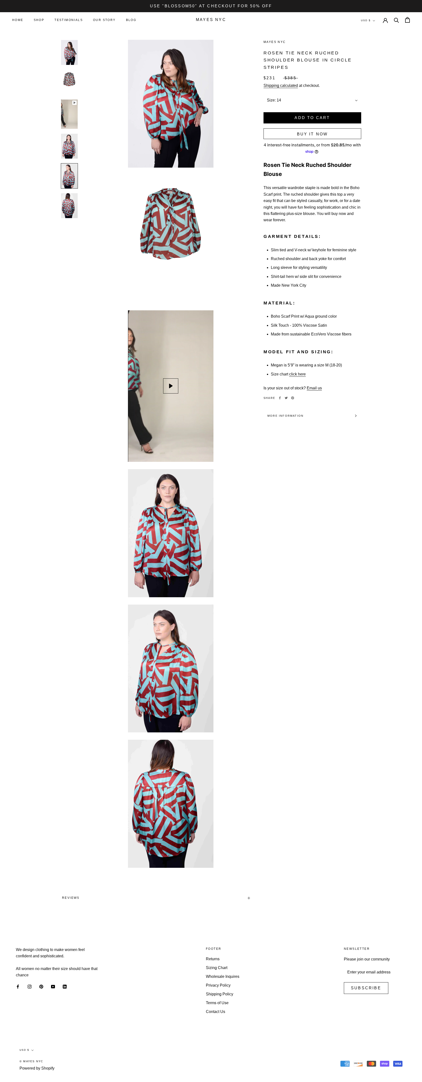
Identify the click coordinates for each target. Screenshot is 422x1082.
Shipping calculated (281, 85)
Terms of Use (217, 1003)
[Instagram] (30, 986)
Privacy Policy (218, 985)
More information (285, 415)
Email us (314, 388)
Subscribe (366, 988)
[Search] (396, 19)
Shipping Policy (219, 994)
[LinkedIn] (65, 986)
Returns (213, 959)
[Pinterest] (292, 397)
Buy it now (312, 134)
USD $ (366, 20)
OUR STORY (104, 20)
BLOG (131, 20)
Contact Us (215, 1012)
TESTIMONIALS (68, 20)
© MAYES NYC (31, 1061)
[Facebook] (279, 397)
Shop (39, 20)
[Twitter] (286, 397)
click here (297, 374)
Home (17, 20)
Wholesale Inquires (222, 976)
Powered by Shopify (37, 1068)
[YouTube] (53, 986)
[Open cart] (407, 20)
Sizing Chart (216, 968)
